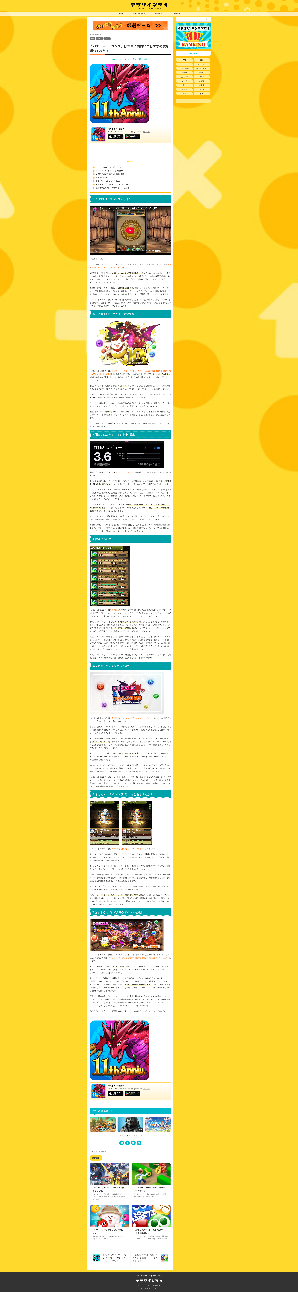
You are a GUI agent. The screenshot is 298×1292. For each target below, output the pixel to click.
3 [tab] (125, 1135)
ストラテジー (184, 64)
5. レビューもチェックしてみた (108, 181)
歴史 (184, 85)
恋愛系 (201, 85)
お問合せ (177, 14)
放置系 (184, 89)
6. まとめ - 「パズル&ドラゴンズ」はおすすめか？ (116, 184)
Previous (92, 1127)
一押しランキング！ (140, 14)
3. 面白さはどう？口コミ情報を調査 (110, 174)
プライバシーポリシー (143, 1276)
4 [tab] (127, 1135)
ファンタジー (184, 68)
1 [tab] (120, 1135)
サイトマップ (157, 1276)
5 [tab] (130, 1135)
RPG (93, 1151)
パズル (103, 1151)
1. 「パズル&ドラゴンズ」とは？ (109, 167)
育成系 (201, 89)
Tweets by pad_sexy (98, 259)
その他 (201, 93)
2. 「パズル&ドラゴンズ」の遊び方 (110, 171)
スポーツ (202, 73)
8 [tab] (137, 1135)
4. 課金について (102, 177)
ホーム (121, 14)
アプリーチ (146, 132)
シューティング (202, 68)
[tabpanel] (103, 1124)
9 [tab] (139, 1135)
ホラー (184, 73)
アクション (202, 64)
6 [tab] (132, 1135)
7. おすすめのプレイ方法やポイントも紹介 (112, 188)
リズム (201, 77)
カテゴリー (158, 14)
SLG (201, 60)
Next (169, 1127)
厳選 (184, 93)
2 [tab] (123, 1135)
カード (98, 1151)
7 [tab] (134, 1135)
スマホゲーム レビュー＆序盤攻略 (149, 1285)
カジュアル (184, 77)
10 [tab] (141, 1135)
